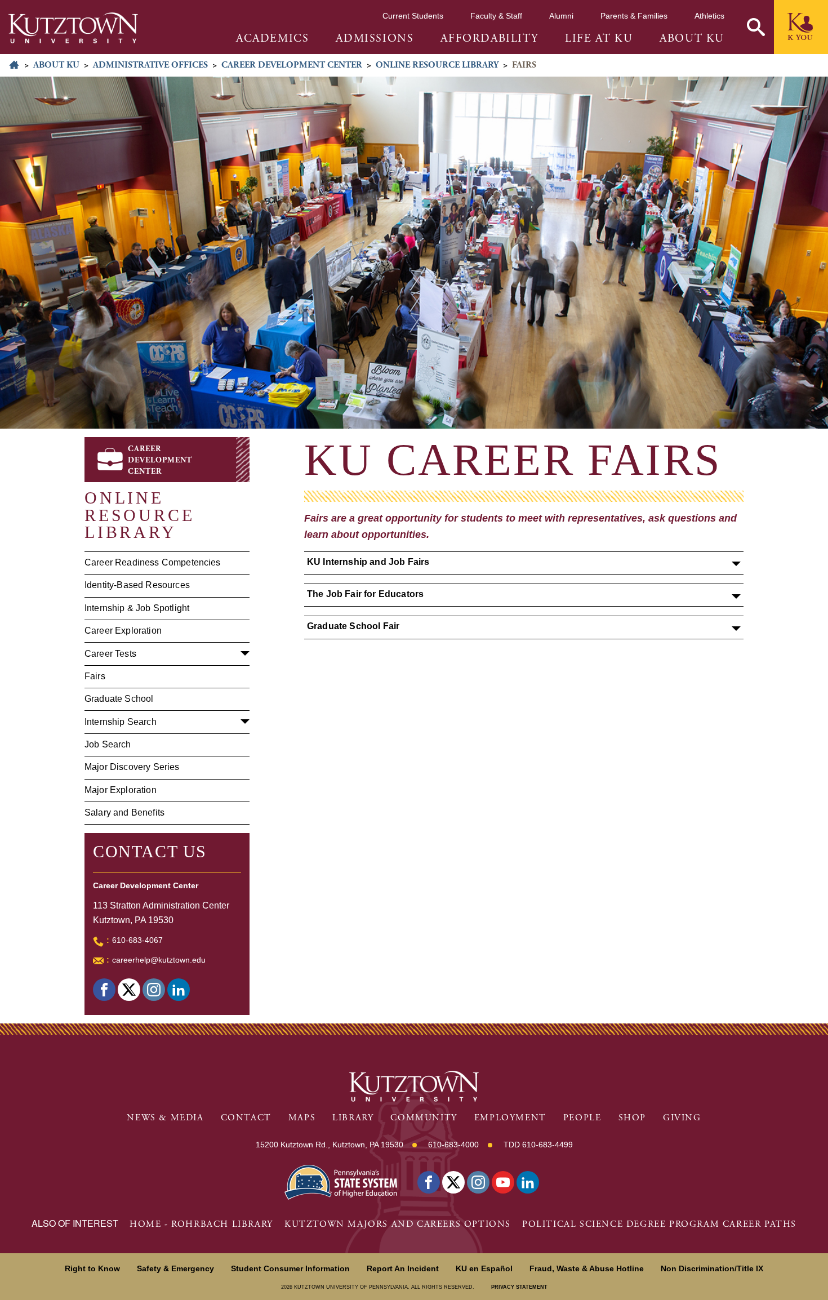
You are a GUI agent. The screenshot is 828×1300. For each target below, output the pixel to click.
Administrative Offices (150, 65)
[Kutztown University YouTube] (503, 1182)
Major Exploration (120, 790)
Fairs (94, 676)
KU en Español (484, 1268)
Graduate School (118, 699)
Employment (510, 1118)
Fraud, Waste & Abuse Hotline (586, 1268)
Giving (682, 1118)
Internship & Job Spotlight (136, 608)
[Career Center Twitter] (129, 989)
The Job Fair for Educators (365, 594)
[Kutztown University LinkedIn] (528, 1182)
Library (352, 1118)
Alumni (561, 16)
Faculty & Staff (496, 16)
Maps (301, 1118)
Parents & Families (633, 16)
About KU (56, 65)
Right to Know (92, 1268)
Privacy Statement (519, 1287)
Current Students (412, 16)
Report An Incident (403, 1268)
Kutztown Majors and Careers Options (397, 1224)
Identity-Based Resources (137, 585)
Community (423, 1118)
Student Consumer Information (290, 1268)
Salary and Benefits (124, 812)
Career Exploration (123, 630)
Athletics (709, 16)
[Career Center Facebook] (104, 989)
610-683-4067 (137, 940)
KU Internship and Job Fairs (368, 562)
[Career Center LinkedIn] (178, 989)
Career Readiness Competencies (152, 562)
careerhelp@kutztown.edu (159, 959)
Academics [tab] (272, 38)
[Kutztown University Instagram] (478, 1182)
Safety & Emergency (175, 1268)
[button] (756, 27)
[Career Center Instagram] (154, 989)
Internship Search (120, 722)
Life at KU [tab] (599, 38)
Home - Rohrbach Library (201, 1224)
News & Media (165, 1118)
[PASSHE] (340, 1180)
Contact (246, 1118)
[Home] (73, 27)
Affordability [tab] (489, 38)
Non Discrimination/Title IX (712, 1268)
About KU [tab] (692, 38)
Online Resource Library (437, 65)
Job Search (107, 744)
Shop (632, 1118)
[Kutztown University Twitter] (453, 1182)
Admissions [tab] (374, 38)
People (582, 1118)
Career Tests (110, 653)
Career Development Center (291, 65)
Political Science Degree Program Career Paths (659, 1224)
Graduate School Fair (353, 626)
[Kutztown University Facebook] (428, 1182)
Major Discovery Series (132, 767)
